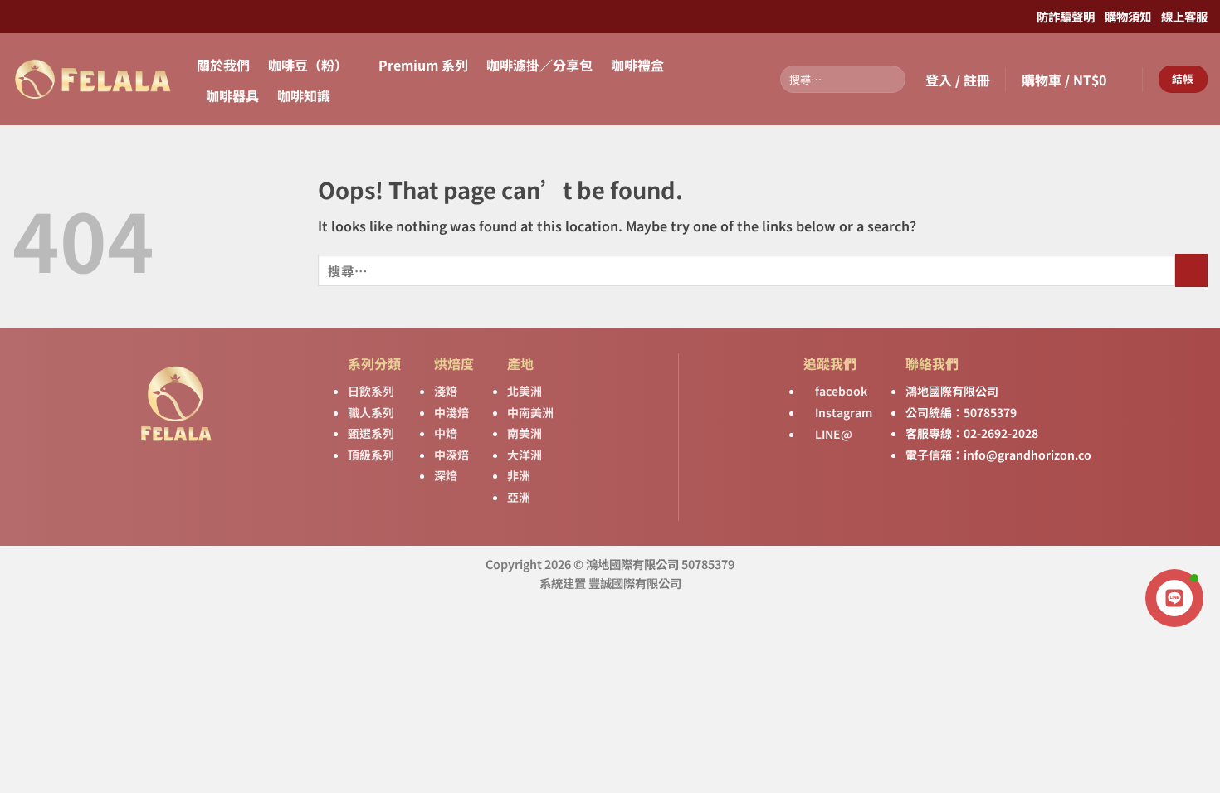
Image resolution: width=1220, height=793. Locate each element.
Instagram (842, 412)
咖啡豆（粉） (308, 65)
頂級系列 (371, 454)
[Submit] (890, 80)
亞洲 (518, 497)
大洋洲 (524, 454)
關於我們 (223, 65)
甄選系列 (371, 433)
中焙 (445, 433)
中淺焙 (451, 412)
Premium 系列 (423, 65)
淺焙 (445, 390)
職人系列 (371, 412)
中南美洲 (530, 412)
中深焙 (451, 454)
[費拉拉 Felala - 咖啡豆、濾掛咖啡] (92, 79)
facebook (840, 390)
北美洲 (524, 390)
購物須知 (1126, 16)
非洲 (518, 475)
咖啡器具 (232, 95)
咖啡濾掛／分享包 (539, 65)
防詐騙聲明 (1066, 16)
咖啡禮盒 (637, 65)
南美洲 (524, 433)
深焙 (445, 475)
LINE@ (832, 434)
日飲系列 (371, 390)
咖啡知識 (303, 95)
